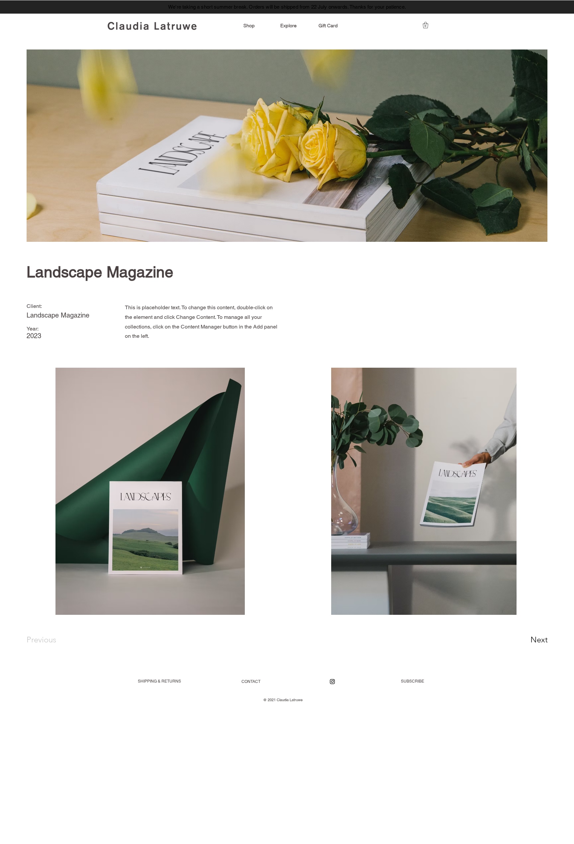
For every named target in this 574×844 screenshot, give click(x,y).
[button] (425, 25)
